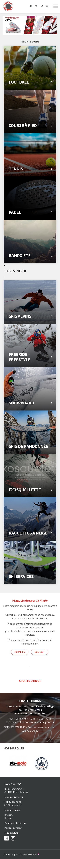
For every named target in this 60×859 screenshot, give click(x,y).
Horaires (20, 652)
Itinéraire (8, 814)
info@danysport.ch (13, 805)
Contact (40, 652)
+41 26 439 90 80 (12, 801)
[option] (30, 25)
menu (55, 6)
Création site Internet (30, 854)
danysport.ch (14, 6)
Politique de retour (13, 827)
